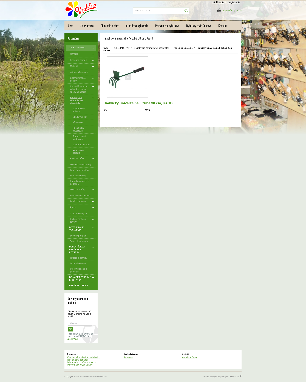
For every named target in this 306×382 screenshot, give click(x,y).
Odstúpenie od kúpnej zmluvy (81, 362)
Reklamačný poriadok (77, 360)
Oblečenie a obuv (109, 26)
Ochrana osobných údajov (79, 365)
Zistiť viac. (72, 339)
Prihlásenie (218, 2)
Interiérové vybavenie (137, 26)
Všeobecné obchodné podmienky (83, 357)
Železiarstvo (87, 26)
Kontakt (222, 26)
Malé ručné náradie (183, 48)
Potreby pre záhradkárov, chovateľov (151, 48)
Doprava (128, 357)
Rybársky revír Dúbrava (198, 26)
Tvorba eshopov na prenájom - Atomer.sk (221, 377)
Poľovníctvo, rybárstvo (167, 26)
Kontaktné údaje (189, 357)
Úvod (70, 26)
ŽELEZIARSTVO (121, 48)
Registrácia (234, 2)
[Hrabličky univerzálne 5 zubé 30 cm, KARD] (127, 76)
